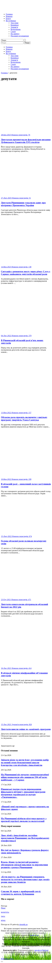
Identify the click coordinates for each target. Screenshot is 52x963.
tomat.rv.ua (34, 935)
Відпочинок (16, 29)
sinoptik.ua (23, 924)
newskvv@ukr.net (41, 950)
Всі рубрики (11, 21)
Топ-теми (14, 23)
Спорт (13, 32)
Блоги (8, 18)
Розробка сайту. (7, 959)
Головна (9, 14)
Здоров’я (14, 27)
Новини (9, 16)
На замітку (15, 34)
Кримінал (15, 25)
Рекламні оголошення (20, 36)
